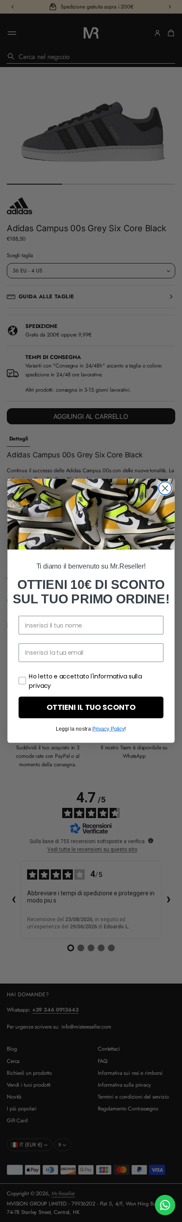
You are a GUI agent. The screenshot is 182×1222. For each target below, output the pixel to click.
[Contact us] (165, 1205)
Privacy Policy (108, 729)
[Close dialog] (165, 488)
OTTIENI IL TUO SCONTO (91, 707)
